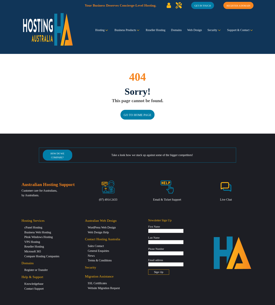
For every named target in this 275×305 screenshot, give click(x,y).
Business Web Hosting (37, 232)
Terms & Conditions (100, 260)
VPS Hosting (32, 241)
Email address (155, 260)
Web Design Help (98, 232)
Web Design (194, 30)
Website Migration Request (104, 288)
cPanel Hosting (33, 227)
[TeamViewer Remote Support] (179, 5)
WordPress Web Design (102, 227)
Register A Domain (238, 5)
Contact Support (34, 288)
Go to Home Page (137, 115)
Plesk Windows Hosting (38, 237)
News (91, 255)
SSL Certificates (97, 283)
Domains (176, 30)
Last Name (154, 237)
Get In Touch (202, 5)
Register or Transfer (36, 270)
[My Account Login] (169, 5)
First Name (154, 226)
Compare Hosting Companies (41, 256)
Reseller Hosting (155, 30)
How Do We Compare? (57, 155)
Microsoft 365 (32, 251)
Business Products (125, 30)
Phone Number (156, 249)
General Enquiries (98, 250)
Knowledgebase (33, 283)
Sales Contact (96, 246)
